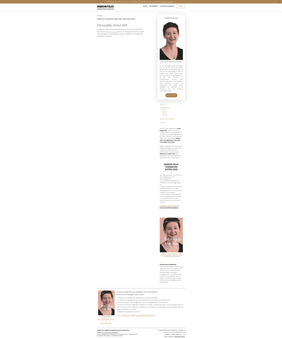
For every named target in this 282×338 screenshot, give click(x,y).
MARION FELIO (105, 6)
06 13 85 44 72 (125, 315)
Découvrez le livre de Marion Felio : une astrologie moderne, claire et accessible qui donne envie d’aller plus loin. (171, 255)
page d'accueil (113, 32)
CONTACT (162, 122)
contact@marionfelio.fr (145, 315)
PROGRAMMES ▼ (165, 108)
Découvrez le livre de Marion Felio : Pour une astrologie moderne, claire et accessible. (106, 319)
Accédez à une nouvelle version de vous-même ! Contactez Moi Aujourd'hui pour (141, 2)
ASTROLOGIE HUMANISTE (167, 119)
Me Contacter (171, 95)
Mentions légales (180, 336)
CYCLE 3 (164, 113)
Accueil (99, 15)
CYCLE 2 (164, 111)
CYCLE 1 (164, 109)
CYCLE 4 (164, 115)
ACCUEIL (162, 104)
